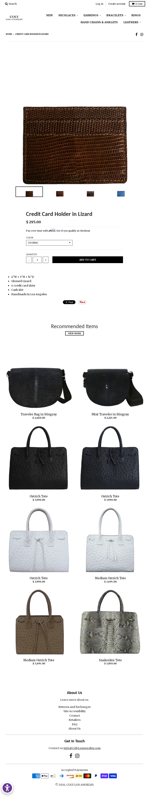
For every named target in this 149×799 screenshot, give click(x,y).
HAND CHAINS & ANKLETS (99, 22)
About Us (74, 728)
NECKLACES (66, 15)
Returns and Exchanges (74, 707)
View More (74, 333)
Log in (99, 3)
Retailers (75, 720)
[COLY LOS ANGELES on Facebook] (136, 34)
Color (29, 237)
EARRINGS (90, 15)
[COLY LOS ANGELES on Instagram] (141, 34)
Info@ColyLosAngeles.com (81, 748)
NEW (49, 15)
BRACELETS (114, 15)
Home (9, 34)
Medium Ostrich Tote (110, 578)
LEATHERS (130, 22)
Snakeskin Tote (110, 660)
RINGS (136, 15)
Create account (116, 3)
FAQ (74, 724)
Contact (74, 715)
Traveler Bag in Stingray (39, 414)
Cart (138, 3)
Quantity (31, 254)
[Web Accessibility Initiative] (7, 788)
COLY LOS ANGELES (80, 784)
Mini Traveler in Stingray (110, 414)
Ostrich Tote (39, 496)
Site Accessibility (74, 711)
